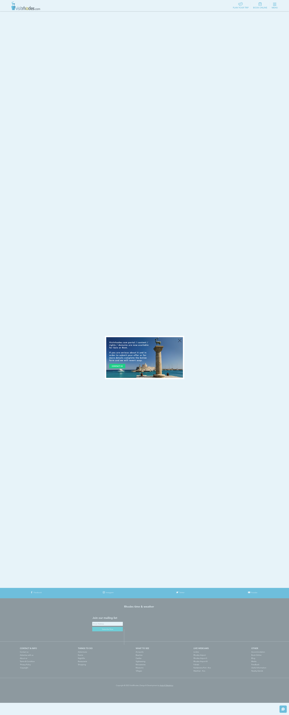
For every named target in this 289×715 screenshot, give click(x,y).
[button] (179, 340)
